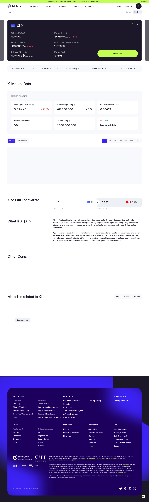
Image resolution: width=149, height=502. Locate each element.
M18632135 (22, 466)
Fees (15, 417)
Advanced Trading (21, 410)
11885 (36, 466)
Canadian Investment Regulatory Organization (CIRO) (100, 458)
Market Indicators (71, 432)
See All (116, 446)
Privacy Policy (120, 432)
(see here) (126, 464)
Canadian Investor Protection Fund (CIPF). (63, 460)
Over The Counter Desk (23, 414)
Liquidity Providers (46, 410)
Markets (66, 429)
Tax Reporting (94, 400)
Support (92, 439)
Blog (40, 432)
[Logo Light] (14, 6)
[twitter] (134, 488)
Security (67, 404)
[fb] (125, 488)
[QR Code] (139, 6)
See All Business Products (49, 417)
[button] (143, 496)
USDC (15, 442)
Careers (91, 436)
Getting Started (121, 400)
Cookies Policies (121, 439)
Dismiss (143, 1)
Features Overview (71, 400)
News (40, 442)
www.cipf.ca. (122, 472)
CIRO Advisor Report (123, 442)
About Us (92, 429)
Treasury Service (45, 404)
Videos (41, 446)
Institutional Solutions (48, 407)
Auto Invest (68, 407)
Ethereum (17, 435)
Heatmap (67, 436)
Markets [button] (62, 6)
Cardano (17, 439)
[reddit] (120, 488)
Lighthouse (43, 435)
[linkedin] (130, 488)
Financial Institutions (47, 414)
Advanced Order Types (73, 411)
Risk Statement (120, 436)
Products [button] (34, 6)
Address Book (69, 417)
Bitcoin (16, 432)
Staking (16, 404)
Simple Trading (19, 407)
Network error (23, 320)
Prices (9, 12)
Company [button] (88, 6)
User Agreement (121, 429)
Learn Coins (43, 439)
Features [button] (48, 6)
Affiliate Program (70, 414)
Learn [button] (75, 6)
